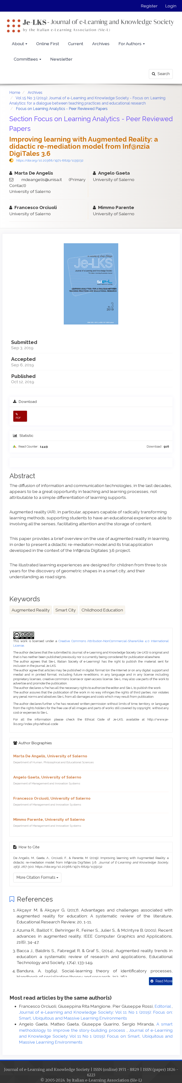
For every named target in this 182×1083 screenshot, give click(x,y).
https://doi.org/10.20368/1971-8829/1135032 (49, 160)
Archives (100, 43)
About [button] (18, 43)
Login (170, 5)
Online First (47, 43)
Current (75, 43)
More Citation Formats (36, 877)
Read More (163, 981)
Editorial (163, 1006)
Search (163, 74)
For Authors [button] (130, 43)
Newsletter (61, 59)
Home (14, 92)
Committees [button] (26, 59)
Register (149, 5)
